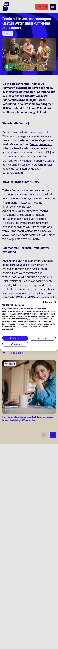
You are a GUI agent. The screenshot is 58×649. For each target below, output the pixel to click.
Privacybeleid (49, 302)
